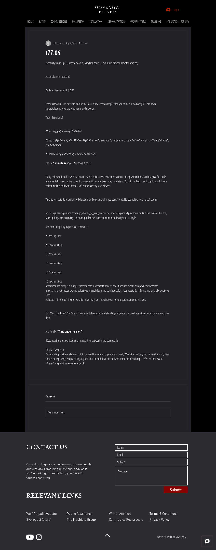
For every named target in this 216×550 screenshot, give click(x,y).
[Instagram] (39, 537)
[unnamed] (30, 537)
